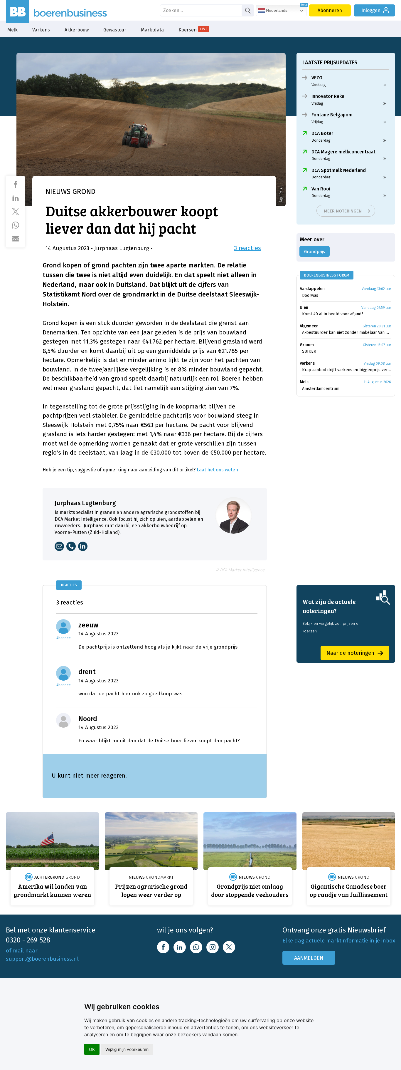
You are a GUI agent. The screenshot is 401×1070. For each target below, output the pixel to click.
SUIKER (309, 351)
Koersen (193, 30)
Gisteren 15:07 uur (377, 345)
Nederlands (276, 10)
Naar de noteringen (350, 653)
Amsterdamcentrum (320, 388)
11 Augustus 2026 (377, 382)
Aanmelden (309, 958)
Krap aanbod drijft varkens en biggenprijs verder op (346, 369)
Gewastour (114, 30)
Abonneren (330, 10)
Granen (307, 344)
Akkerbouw (77, 30)
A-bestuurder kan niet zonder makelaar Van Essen (346, 332)
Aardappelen (312, 288)
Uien (304, 307)
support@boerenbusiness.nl (42, 958)
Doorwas (310, 295)
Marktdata (152, 30)
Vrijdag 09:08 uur (377, 363)
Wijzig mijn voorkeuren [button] (127, 1049)
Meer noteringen (343, 211)
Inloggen (370, 10)
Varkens (41, 30)
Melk (12, 30)
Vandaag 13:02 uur (376, 289)
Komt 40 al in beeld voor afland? (332, 314)
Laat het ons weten (217, 470)
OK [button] (92, 1049)
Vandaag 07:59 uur (376, 308)
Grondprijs (314, 251)
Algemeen (309, 326)
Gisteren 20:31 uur (377, 326)
